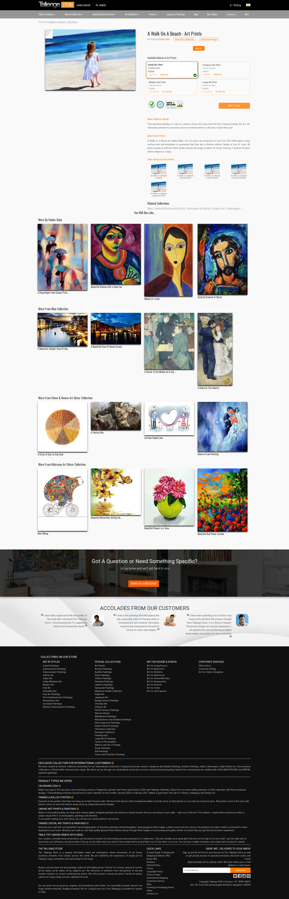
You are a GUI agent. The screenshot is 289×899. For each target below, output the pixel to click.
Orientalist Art (49, 691)
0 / (234, 5)
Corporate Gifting (207, 668)
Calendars (231, 14)
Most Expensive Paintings (107, 722)
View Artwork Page (209, 39)
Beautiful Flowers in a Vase (156, 528)
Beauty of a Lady (151, 298)
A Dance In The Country (208, 387)
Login (79, 5)
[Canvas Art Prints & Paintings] (78, 809)
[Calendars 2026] (60, 786)
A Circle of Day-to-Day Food (50, 454)
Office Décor (205, 665)
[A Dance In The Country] (222, 349)
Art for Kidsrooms (156, 675)
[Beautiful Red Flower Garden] (222, 499)
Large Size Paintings (176, 14)
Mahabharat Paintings (105, 716)
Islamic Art (48, 675)
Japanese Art (101, 697)
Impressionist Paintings (54, 672)
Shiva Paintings (102, 675)
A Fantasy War (97, 432)
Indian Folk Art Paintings (107, 726)
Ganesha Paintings (104, 681)
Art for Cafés (153, 688)
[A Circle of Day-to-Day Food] (62, 427)
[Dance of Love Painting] (222, 427)
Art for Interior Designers (211, 672)
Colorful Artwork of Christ (210, 297)
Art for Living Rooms (157, 665)
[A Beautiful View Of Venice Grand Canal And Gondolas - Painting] (116, 328)
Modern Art (48, 684)
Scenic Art (219, 208)
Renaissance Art (51, 700)
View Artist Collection (184, 39)
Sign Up (86, 5)
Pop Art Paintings (51, 694)
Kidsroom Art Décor (199, 208)
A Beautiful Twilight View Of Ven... (53, 348)
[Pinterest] (249, 876)
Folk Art (47, 688)
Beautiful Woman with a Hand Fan (106, 287)
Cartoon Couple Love (153, 437)
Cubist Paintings (51, 665)
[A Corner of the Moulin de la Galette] (169, 341)
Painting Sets (101, 735)
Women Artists (102, 713)
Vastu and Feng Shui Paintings (110, 754)
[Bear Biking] (62, 499)
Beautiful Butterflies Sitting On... (106, 517)
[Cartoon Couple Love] (169, 418)
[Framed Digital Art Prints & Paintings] (88, 823)
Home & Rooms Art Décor (103, 14)
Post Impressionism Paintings (58, 697)
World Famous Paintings (107, 710)
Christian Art (101, 703)
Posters (152, 14)
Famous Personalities (105, 741)
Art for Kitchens (155, 672)
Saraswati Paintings (104, 688)
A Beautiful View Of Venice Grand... (107, 346)
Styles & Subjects (46, 14)
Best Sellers (212, 14)
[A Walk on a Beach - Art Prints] (90, 59)
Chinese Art (100, 707)
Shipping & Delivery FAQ (158, 855)
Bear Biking (43, 533)
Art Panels (100, 665)
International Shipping (157, 878)
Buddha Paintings (103, 672)
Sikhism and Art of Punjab (107, 745)
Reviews (151, 862)
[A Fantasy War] (116, 416)
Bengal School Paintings (107, 700)
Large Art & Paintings (105, 738)
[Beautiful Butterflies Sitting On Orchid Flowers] (116, 491)
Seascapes (233, 208)
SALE (247, 14)
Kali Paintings (101, 751)
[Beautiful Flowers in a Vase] (169, 497)
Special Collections (73, 14)
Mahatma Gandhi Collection (108, 691)
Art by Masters (131, 14)
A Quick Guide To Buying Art (160, 852)
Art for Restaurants (156, 681)
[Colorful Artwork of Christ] (222, 259)
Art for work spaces (157, 691)
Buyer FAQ (152, 858)
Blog (196, 14)
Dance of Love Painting (208, 454)
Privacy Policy (153, 874)
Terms (150, 868)
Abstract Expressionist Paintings (59, 707)
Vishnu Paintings (103, 678)
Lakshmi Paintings (104, 684)
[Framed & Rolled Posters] (72, 797)
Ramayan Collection (105, 732)
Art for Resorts (154, 684)
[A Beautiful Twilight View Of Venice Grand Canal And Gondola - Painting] (62, 329)
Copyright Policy (155, 871)
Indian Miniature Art (52, 681)
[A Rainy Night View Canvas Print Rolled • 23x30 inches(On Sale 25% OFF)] (62, 257)
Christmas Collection (105, 729)
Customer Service (156, 881)
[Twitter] (235, 876)
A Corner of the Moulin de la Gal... (159, 371)
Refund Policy (153, 865)
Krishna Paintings (103, 668)
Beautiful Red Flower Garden (211, 534)
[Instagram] (244, 876)
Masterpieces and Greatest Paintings (113, 719)
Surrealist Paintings (52, 703)
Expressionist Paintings (54, 668)
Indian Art (47, 678)
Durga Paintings (102, 748)
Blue (150, 208)
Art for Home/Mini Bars (158, 678)
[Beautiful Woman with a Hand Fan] (116, 254)
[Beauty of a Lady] (169, 260)
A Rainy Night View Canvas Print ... (53, 292)
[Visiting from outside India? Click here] (112, 763)
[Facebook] (240, 876)
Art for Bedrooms (155, 668)
